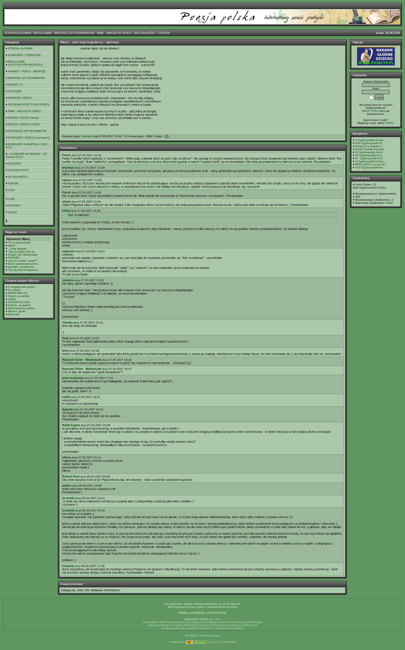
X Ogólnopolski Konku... (370, 140)
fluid (65, 338)
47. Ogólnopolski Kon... (370, 158)
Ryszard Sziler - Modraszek (81, 359)
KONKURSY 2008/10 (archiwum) (29, 137)
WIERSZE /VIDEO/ (20, 97)
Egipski (67, 409)
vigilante (68, 251)
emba (66, 210)
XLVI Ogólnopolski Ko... (370, 167)
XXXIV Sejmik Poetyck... (370, 149)
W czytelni (14, 289)
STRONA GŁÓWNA (17, 33)
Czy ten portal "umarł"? (22, 260)
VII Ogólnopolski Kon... (370, 155)
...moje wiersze (17, 248)
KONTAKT (14, 205)
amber (66, 485)
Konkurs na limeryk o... (369, 146)
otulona (68, 280)
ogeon (67, 180)
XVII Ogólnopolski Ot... (369, 143)
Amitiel (389, 202)
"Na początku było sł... (22, 251)
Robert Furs (71, 476)
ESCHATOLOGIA (19, 302)
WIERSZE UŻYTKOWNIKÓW (74, 33)
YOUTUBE (14, 91)
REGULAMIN (43, 33)
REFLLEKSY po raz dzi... (371, 164)
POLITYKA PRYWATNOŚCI (25, 64)
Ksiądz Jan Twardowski (22, 254)
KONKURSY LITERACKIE (24, 55)
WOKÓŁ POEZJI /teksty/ (23, 117)
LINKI (11, 198)
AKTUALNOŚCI (144, 33)
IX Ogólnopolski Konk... (370, 152)
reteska (67, 322)
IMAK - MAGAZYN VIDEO (114, 33)
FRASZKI (14, 257)
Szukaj (12, 212)
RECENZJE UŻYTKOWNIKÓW (27, 130)
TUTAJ (389, 122)
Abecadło (14, 314)
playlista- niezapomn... (22, 266)
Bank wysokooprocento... (24, 263)
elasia (66, 201)
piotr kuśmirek (72, 378)
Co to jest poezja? (19, 242)
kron (65, 350)
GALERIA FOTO (18, 170)
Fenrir (66, 155)
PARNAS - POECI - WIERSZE (27, 71)
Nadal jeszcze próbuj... (22, 308)
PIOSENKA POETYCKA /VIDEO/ (29, 104)
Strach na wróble (18, 296)
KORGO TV (15, 84)
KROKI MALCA (17, 293)
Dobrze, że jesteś (19, 305)
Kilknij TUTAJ (370, 110)
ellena (66, 457)
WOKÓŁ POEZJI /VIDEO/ (24, 124)
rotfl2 (66, 397)
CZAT (11, 190)
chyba (12, 299)
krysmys (68, 167)
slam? (11, 245)
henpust (68, 565)
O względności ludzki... (22, 286)
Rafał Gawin (71, 425)
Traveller (86, 136)
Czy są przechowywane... (24, 269)
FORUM (163, 33)
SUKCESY (14, 163)
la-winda (68, 498)
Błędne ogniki (16, 311)
